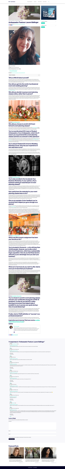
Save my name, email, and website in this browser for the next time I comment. (20, 437)
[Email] (14, 332)
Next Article (14, 334)
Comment (10, 421)
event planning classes (12, 90)
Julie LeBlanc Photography (16, 296)
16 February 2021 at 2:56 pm (14, 391)
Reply (10, 355)
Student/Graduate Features (19, 20)
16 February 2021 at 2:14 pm (14, 358)
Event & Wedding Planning (13, 70)
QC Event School (34, 127)
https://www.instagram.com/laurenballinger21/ (18, 72)
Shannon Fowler (13, 206)
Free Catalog (40, 1)
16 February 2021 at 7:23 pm (14, 404)
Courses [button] (35, 1)
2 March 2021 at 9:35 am (13, 378)
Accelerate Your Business (13, 71)
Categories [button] (29, 1)
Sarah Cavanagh (16, 24)
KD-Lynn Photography (16, 122)
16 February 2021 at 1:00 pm (14, 345)
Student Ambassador (12, 20)
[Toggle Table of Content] (38, 75)
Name (10, 430)
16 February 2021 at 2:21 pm (14, 372)
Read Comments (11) (22, 24)
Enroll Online (44, 1)
